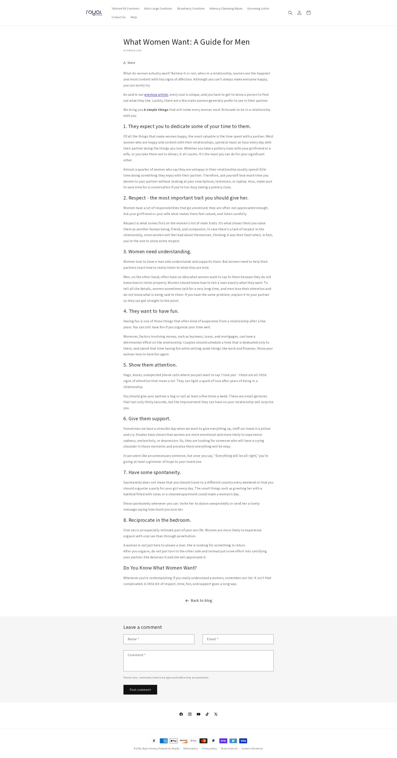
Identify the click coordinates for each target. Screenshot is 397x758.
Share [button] (131, 62)
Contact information (252, 748)
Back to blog (201, 600)
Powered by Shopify (169, 748)
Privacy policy (209, 748)
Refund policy (190, 748)
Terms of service (229, 748)
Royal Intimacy (150, 748)
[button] (290, 12)
